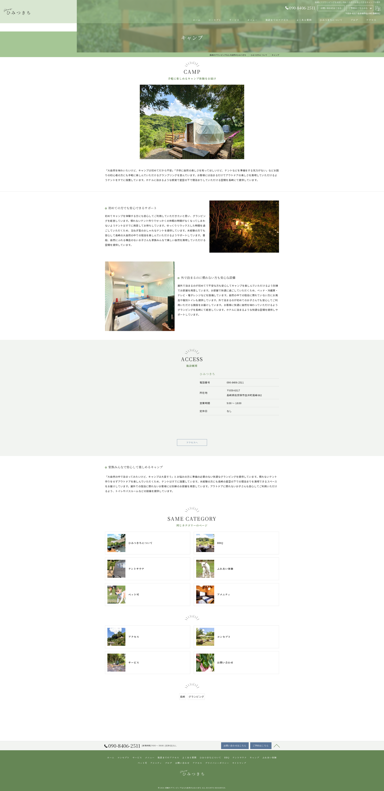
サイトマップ (239, 762)
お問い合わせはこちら (331, 8)
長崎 (182, 696)
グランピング (196, 696)
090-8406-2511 (235, 382)
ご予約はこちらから (358, 8)
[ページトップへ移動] (277, 746)
